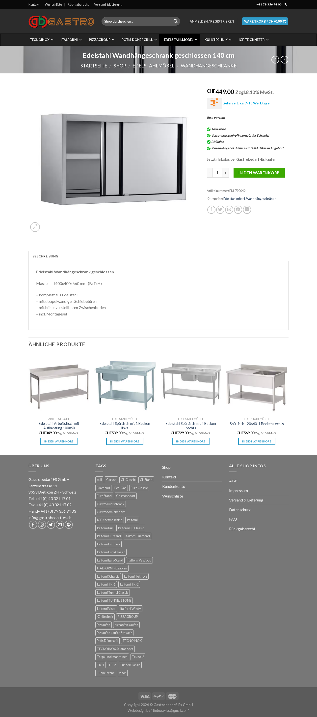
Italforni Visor (106, 609)
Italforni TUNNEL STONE (114, 600)
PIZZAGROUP (128, 617)
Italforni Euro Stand (110, 560)
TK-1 (100, 665)
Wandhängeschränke (209, 65)
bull (99, 480)
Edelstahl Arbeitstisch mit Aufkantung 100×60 (59, 425)
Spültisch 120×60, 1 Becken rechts (257, 424)
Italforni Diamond (137, 536)
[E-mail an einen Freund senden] (229, 210)
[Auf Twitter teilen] (220, 210)
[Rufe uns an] (286, 4)
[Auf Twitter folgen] (51, 525)
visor (122, 673)
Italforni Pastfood (139, 560)
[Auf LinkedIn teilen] (247, 210)
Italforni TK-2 (129, 584)
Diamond (103, 488)
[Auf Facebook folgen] (33, 525)
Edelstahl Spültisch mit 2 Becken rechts (191, 425)
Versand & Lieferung (108, 4)
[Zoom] (35, 227)
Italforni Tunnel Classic (112, 592)
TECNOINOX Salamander (115, 649)
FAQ (233, 519)
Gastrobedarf (125, 496)
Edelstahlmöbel (153, 65)
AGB (233, 480)
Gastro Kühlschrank (110, 504)
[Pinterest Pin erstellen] (238, 210)
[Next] (287, 403)
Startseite (93, 65)
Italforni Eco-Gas (108, 544)
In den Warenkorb (259, 172)
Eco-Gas (120, 488)
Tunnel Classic (130, 665)
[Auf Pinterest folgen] (69, 525)
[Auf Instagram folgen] (42, 525)
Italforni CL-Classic (131, 528)
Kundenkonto (173, 486)
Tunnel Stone (106, 673)
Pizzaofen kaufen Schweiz (114, 633)
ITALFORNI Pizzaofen (112, 568)
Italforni (132, 520)
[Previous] (28, 403)
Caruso (111, 480)
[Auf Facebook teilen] (211, 210)
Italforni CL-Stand (109, 536)
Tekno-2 (138, 657)
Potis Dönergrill (107, 641)
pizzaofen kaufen (126, 625)
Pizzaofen (103, 625)
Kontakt (33, 4)
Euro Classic (139, 488)
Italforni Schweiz (108, 576)
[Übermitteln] (175, 21)
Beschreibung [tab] (45, 256)
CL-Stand (146, 480)
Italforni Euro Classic (111, 552)
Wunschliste (53, 4)
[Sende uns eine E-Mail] (60, 525)
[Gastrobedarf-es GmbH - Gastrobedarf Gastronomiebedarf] (61, 21)
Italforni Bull (105, 528)
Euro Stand (104, 496)
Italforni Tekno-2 (135, 576)
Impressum (238, 490)
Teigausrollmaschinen (112, 657)
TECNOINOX (132, 641)
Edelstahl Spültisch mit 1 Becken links (125, 425)
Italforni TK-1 (106, 584)
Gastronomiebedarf (111, 512)
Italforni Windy (130, 609)
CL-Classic (128, 480)
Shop (120, 65)
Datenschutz (240, 509)
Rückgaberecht (78, 4)
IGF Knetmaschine (109, 520)
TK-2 (112, 665)
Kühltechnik (105, 617)
